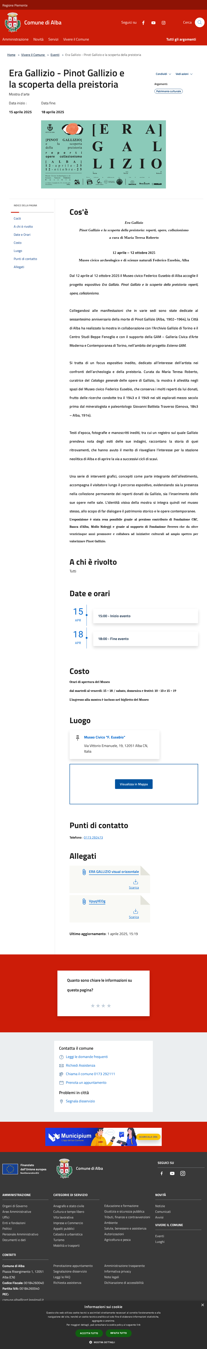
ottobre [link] (141, 252)
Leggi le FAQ (61, 1277)
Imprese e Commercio (68, 1222)
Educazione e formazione (121, 1205)
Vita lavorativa (63, 1217)
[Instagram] (162, 22)
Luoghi (160, 1241)
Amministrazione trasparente (124, 1265)
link (138, 1325)
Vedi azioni (182, 74)
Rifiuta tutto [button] (118, 1333)
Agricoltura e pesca (117, 1239)
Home (11, 54)
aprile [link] (85, 275)
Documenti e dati (14, 1239)
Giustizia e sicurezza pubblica (124, 1211)
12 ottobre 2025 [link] (106, 275)
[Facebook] (142, 22)
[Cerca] (200, 22)
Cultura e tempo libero (68, 1211)
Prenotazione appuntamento (73, 1265)
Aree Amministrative (16, 1211)
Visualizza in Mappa (134, 784)
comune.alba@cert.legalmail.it (23, 1299)
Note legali (111, 1277)
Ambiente (111, 1222)
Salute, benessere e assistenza (125, 1228)
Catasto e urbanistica (67, 1234)
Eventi (55, 54)
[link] (126, 252)
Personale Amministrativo (20, 1234)
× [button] (202, 1305)
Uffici (6, 1217)
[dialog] (103, 1325)
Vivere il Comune (33, 54)
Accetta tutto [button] (89, 1333)
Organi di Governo (14, 1205)
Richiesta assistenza (67, 1282)
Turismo (58, 1239)
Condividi (162, 74)
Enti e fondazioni (13, 1222)
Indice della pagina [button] (25, 205)
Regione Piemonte (14, 5)
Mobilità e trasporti (66, 1245)
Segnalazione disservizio (70, 1271)
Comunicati (163, 1211)
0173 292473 (93, 837)
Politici (7, 1228)
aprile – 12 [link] (125, 252)
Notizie (160, 1205)
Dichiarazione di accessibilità (124, 1282)
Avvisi (159, 1217)
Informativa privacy (117, 1271)
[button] (103, 1342)
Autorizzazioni (114, 1234)
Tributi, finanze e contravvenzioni (127, 1217)
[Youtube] (152, 22)
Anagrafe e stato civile (68, 1205)
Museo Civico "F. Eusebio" (104, 737)
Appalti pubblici (63, 1228)
